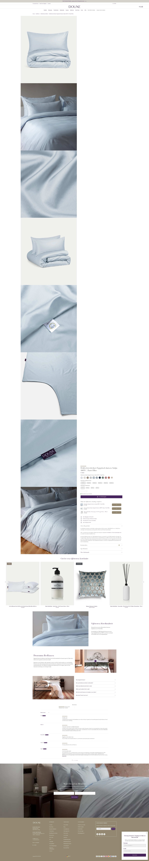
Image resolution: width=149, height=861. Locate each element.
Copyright (51, 841)
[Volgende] (5, 582)
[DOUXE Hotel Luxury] (74, 7)
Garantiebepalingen (53, 845)
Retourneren (51, 835)
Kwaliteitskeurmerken (67, 843)
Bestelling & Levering (53, 833)
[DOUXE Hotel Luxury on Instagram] (104, 834)
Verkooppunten (66, 831)
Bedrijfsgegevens (81, 833)
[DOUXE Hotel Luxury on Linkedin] (102, 834)
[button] (139, 6)
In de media (66, 835)
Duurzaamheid (66, 847)
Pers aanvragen (80, 831)
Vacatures (65, 837)
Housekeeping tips (67, 839)
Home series (66, 833)
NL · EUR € (114, 3)
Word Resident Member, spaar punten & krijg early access (74, 1)
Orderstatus (51, 831)
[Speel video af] (95, 661)
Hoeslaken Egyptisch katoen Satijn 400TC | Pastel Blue (94, 504)
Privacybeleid (51, 843)
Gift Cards (51, 837)
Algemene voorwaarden (51, 848)
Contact (49, 3)
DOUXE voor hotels (81, 824)
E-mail (76, 790)
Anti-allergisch (66, 845)
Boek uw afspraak (36, 842)
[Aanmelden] (141, 6)
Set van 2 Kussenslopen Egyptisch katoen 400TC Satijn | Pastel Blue (97, 507)
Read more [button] (64, 756)
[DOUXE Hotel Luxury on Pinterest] (100, 834)
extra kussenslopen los (116, 532)
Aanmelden (74, 797)
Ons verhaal (66, 824)
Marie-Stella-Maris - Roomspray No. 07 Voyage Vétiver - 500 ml (95, 511)
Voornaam (56, 790)
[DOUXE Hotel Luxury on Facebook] (97, 834)
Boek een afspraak (43, 3)
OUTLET (50, 851)
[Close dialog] (146, 833)
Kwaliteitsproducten (67, 841)
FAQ (50, 839)
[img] (64, 716)
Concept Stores (35, 3)
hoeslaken (109, 532)
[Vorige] (143, 582)
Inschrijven (113, 828)
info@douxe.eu (35, 838)
